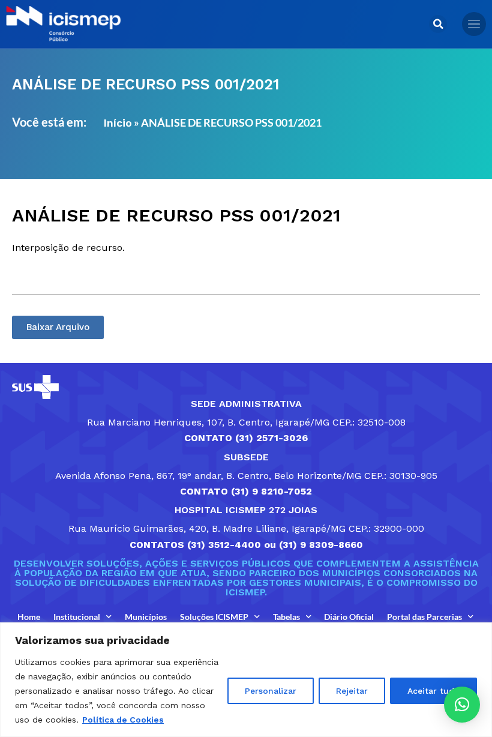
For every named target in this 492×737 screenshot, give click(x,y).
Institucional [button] (76, 617)
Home (28, 617)
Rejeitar (352, 691)
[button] (438, 24)
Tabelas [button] (286, 617)
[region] (246, 679)
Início (117, 122)
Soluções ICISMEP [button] (214, 617)
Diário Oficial (349, 617)
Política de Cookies (123, 719)
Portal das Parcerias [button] (424, 617)
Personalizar (270, 691)
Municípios (146, 617)
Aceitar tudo (433, 691)
